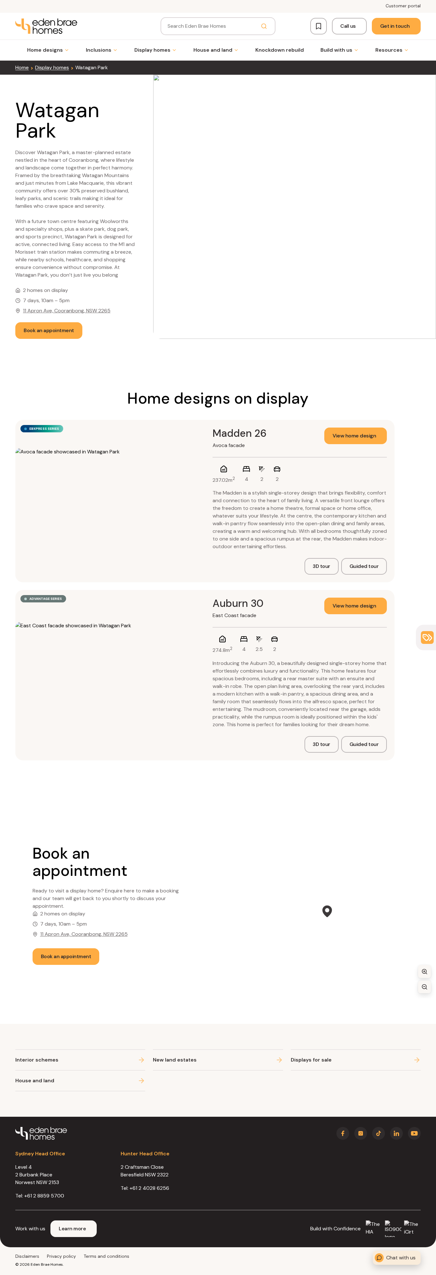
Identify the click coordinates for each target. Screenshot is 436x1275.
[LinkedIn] (396, 1133)
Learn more (72, 1228)
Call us (348, 26)
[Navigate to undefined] (46, 26)
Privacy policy (61, 1256)
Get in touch (395, 26)
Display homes (152, 50)
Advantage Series (45, 599)
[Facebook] (342, 1133)
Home (22, 67)
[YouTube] (414, 1133)
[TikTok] (378, 1133)
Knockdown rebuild (279, 50)
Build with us (336, 50)
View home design (354, 435)
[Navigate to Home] (41, 1133)
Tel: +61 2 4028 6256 (145, 1188)
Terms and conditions (106, 1256)
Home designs (45, 50)
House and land (212, 50)
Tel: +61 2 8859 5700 (39, 1195)
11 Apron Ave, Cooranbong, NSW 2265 (66, 310)
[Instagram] (360, 1133)
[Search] (264, 26)
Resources (388, 50)
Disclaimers (27, 1256)
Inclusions (98, 50)
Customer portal (403, 6)
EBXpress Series (44, 429)
